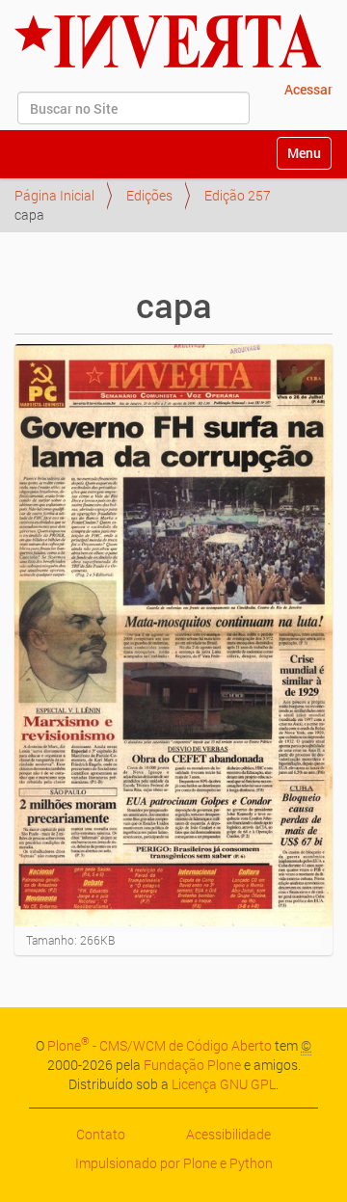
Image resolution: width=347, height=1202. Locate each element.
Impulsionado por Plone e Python (174, 1163)
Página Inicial (54, 195)
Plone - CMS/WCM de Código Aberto (159, 1045)
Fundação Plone (192, 1064)
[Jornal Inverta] (167, 41)
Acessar (308, 89)
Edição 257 (237, 195)
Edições (149, 195)
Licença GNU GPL (224, 1084)
